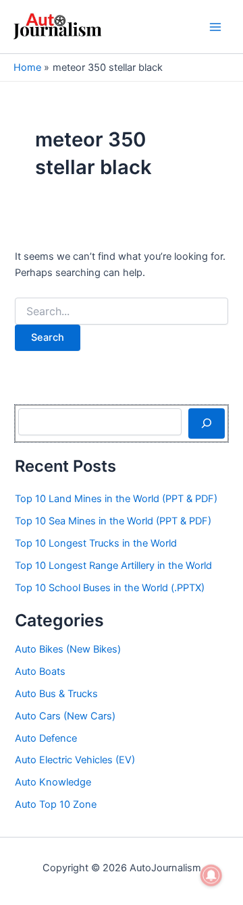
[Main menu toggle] (215, 27)
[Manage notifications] (211, 875)
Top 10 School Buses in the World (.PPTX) (110, 588)
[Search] (206, 423)
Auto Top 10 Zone (56, 804)
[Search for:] (121, 311)
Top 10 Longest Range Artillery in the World (113, 565)
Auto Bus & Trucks (56, 694)
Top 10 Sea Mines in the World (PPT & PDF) (113, 521)
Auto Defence (46, 738)
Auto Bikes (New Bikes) (68, 649)
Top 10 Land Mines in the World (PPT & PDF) (116, 499)
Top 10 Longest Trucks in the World (96, 543)
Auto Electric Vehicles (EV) (75, 760)
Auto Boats (40, 671)
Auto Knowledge (53, 782)
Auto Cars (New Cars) (65, 716)
